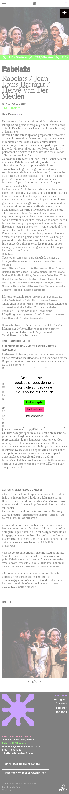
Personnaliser (34, 416)
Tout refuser (34, 409)
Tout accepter (34, 402)
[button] (64, 13)
